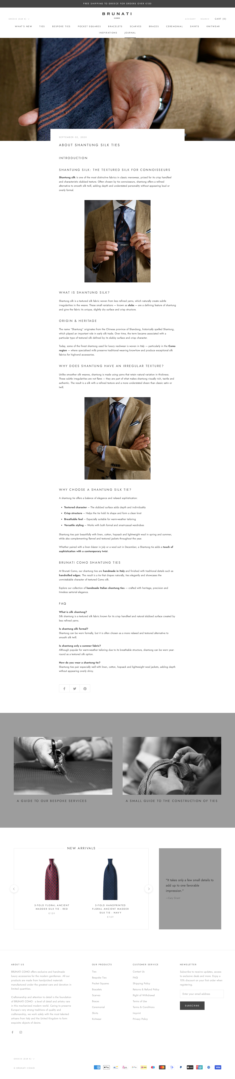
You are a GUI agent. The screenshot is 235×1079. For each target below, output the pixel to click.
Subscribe (192, 1005)
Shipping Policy (141, 983)
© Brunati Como (24, 1068)
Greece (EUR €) (17, 19)
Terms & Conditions (143, 1007)
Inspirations (108, 32)
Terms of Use (140, 1001)
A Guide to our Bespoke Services (52, 801)
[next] (148, 889)
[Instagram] (20, 1032)
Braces (154, 26)
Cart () (220, 18)
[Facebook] (12, 1032)
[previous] (14, 889)
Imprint (137, 1013)
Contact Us (139, 971)
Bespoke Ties (61, 26)
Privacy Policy (140, 1019)
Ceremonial (174, 26)
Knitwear (213, 26)
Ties (42, 26)
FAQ (135, 977)
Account (190, 19)
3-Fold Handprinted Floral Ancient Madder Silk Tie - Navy (110, 909)
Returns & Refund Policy (146, 989)
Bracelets (115, 26)
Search (205, 19)
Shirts (194, 26)
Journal (130, 32)
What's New (23, 26)
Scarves (136, 26)
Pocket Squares (89, 26)
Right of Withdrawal (144, 995)
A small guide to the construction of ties (172, 801)
